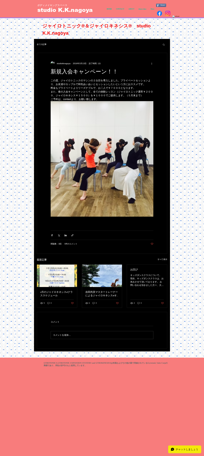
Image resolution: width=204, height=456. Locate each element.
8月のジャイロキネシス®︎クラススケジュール (56, 294)
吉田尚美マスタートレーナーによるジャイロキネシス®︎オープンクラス (101, 294)
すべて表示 (162, 259)
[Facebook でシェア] (52, 235)
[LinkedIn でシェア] (65, 235)
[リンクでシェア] (72, 235)
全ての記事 (41, 44)
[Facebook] (159, 13)
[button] (163, 44)
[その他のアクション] (151, 63)
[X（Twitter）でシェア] (58, 235)
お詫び (134, 269)
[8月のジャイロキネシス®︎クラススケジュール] (57, 276)
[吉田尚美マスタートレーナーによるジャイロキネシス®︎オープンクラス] (102, 276)
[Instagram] (167, 13)
